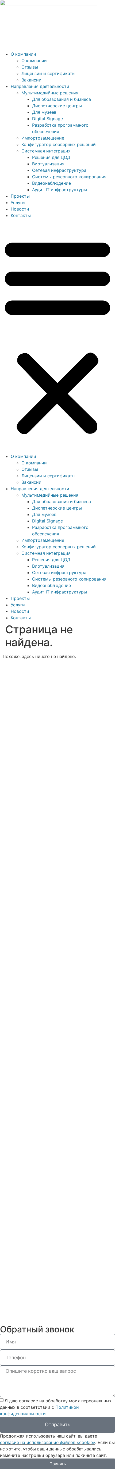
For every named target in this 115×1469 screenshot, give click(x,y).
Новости (20, 209)
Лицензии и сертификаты (48, 73)
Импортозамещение (42, 138)
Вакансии (31, 80)
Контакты (21, 215)
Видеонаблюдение (51, 183)
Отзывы (29, 67)
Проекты (20, 196)
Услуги (18, 202)
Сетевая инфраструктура (59, 170)
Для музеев (44, 112)
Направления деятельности (40, 86)
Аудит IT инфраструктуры (59, 189)
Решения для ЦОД (51, 157)
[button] (57, 336)
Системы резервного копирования (69, 176)
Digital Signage (47, 118)
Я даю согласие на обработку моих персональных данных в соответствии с (56, 1407)
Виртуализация (48, 163)
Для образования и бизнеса (61, 99)
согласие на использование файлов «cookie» (47, 1442)
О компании (23, 54)
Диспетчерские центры (57, 105)
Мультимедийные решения (49, 92)
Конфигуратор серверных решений (58, 144)
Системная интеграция (46, 151)
